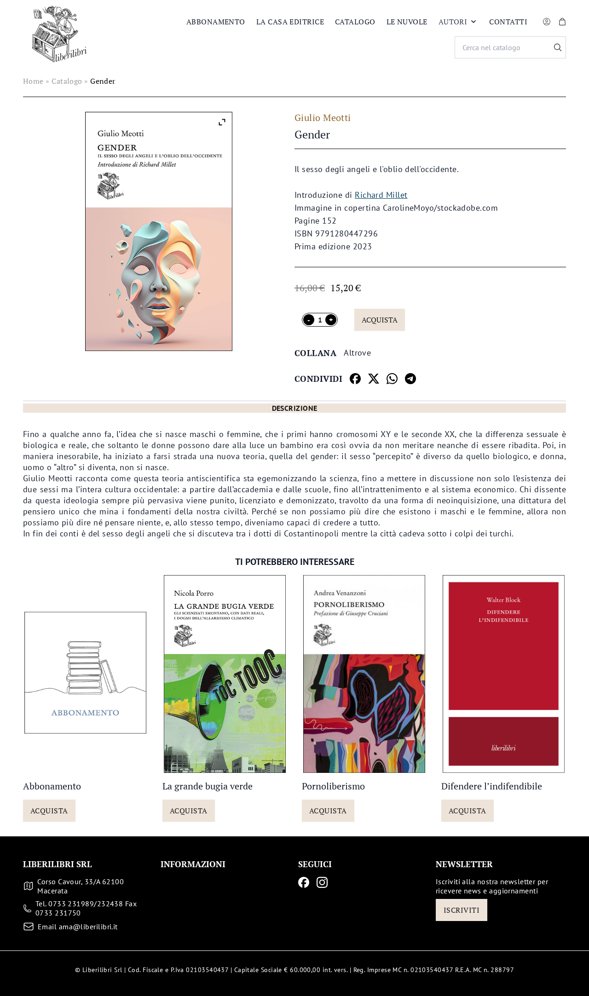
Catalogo (355, 22)
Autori (453, 21)
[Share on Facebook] (355, 378)
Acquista (380, 320)
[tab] (294, 408)
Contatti (508, 22)
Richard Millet (381, 195)
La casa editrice (290, 22)
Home (33, 81)
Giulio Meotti (322, 117)
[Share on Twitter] (373, 378)
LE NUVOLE (407, 22)
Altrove (357, 352)
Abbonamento (215, 22)
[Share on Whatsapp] (392, 378)
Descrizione (295, 408)
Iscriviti (461, 910)
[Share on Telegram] (410, 378)
